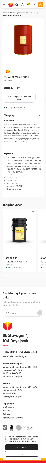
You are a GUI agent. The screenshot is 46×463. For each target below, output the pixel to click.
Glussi (33, 13)
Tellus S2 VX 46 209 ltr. (12, 15)
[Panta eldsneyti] (40, 4)
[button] (4, 4)
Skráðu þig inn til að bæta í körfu (19, 98)
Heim (5, 13)
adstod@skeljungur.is (12, 376)
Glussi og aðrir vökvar (19, 13)
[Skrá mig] (39, 313)
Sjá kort (5, 345)
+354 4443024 (26, 352)
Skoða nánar (30, 441)
